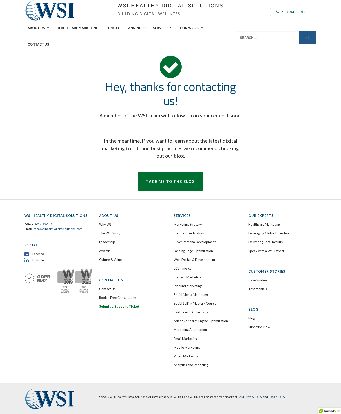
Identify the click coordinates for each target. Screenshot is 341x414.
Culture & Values (111, 260)
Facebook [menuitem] (38, 254)
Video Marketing (186, 356)
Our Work (189, 28)
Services (160, 28)
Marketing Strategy (188, 224)
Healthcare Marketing (77, 28)
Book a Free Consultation (117, 298)
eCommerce (182, 268)
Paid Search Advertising (191, 312)
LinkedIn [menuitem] (38, 260)
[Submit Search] (307, 37)
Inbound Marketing (188, 286)
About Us (36, 28)
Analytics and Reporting (191, 365)
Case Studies (257, 280)
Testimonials (257, 289)
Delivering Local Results (265, 242)
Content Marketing (187, 277)
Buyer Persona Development (195, 242)
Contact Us (38, 44)
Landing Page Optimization (193, 251)
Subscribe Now (259, 327)
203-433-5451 (294, 12)
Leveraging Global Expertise (268, 233)
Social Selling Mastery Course (195, 303)
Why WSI (106, 224)
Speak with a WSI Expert (266, 251)
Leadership (107, 242)
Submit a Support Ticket (119, 306)
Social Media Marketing (191, 295)
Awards (104, 251)
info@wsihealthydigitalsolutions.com (57, 229)
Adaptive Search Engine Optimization (201, 321)
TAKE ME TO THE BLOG (170, 181)
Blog (251, 318)
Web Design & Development (194, 260)
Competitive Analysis (189, 233)
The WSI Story (109, 233)
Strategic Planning (123, 28)
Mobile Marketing (187, 347)
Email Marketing (185, 339)
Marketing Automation (190, 330)
